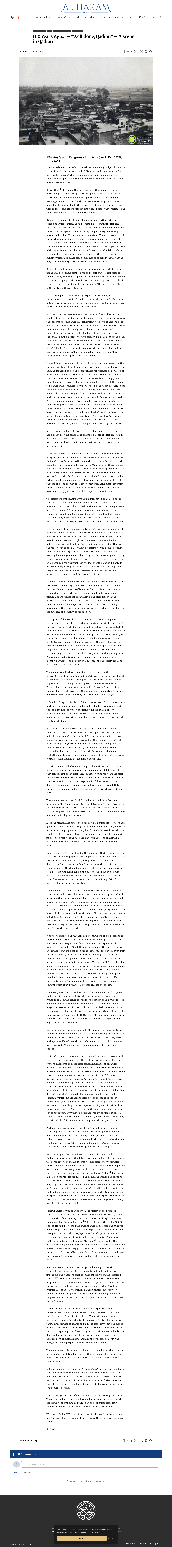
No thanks (111, 1538)
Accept (82, 1538)
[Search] (154, 17)
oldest (27, 1473)
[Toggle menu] (12, 17)
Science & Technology (112, 17)
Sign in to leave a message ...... (35, 1464)
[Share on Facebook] (150, 51)
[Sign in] (160, 17)
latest (17, 1473)
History (49, 31)
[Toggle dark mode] (18, 17)
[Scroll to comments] (135, 51)
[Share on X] (141, 51)
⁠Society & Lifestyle (137, 17)
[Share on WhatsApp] (146, 51)
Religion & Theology (86, 17)
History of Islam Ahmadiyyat (62, 31)
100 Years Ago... (77, 31)
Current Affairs (63, 17)
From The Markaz (41, 17)
